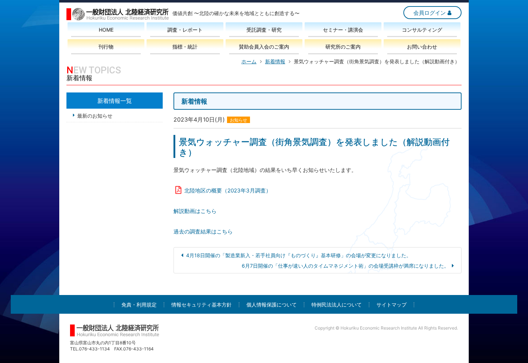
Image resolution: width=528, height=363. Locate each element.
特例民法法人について (336, 304)
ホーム (248, 61)
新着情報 (275, 61)
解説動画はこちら (195, 211)
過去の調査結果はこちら (203, 231)
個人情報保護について (271, 304)
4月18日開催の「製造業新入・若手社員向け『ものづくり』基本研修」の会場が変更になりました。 (298, 255)
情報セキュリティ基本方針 (201, 304)
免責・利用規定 (139, 304)
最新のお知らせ (94, 116)
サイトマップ (391, 304)
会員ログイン (429, 12)
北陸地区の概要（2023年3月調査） (227, 190)
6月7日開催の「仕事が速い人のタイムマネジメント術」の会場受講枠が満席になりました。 (345, 266)
